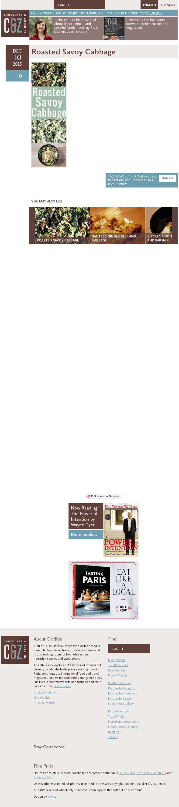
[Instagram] (129, 4)
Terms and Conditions (151, 773)
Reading (113, 732)
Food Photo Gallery (121, 704)
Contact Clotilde (44, 692)
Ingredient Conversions (123, 722)
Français (168, 5)
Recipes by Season (120, 699)
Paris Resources (118, 711)
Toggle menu (5, 4)
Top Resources (118, 665)
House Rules (127, 773)
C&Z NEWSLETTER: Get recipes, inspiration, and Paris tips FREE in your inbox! (140, 180)
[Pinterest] (122, 4)
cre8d (51, 797)
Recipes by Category (121, 688)
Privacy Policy (43, 777)
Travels (113, 737)
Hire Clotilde (42, 698)
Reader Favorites (119, 683)
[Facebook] (109, 4)
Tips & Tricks (116, 717)
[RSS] (136, 4)
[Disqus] (104, 307)
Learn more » (62, 686)
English (149, 5)
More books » (84, 534)
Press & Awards (44, 703)
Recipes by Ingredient (122, 693)
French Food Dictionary (123, 727)
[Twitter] (115, 4)
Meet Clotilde (117, 660)
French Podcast (118, 675)
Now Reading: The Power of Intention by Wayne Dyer (85, 516)
